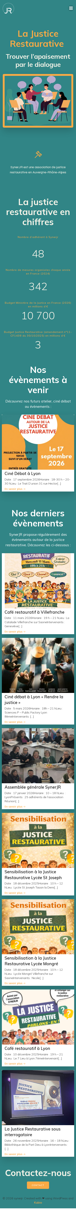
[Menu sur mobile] (71, 8)
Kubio (38, 1202)
